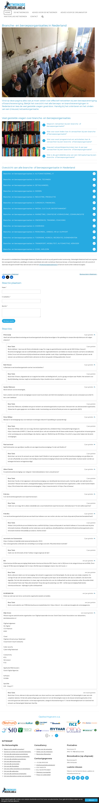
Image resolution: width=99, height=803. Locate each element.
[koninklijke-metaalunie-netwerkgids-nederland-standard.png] (58, 723)
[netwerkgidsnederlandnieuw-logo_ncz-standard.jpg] (74, 723)
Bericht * (5, 306)
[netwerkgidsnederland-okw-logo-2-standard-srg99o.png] (41, 730)
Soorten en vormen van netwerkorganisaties (17, 751)
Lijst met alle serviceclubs (11, 764)
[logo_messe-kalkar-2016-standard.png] (25, 723)
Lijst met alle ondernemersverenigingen (16, 754)
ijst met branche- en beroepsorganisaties (17, 756)
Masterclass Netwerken (43, 754)
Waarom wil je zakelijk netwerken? (14, 749)
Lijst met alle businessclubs (12, 761)
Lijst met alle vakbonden (11, 771)
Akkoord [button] (91, 800)
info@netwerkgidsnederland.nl (48, 264)
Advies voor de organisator (44, 751)
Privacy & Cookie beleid (43, 774)
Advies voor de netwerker (44, 749)
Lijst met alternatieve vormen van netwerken (17, 776)
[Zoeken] (42, 17)
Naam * (4, 287)
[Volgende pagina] (56, 735)
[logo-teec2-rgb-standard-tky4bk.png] (25, 730)
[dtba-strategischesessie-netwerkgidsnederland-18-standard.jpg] (74, 730)
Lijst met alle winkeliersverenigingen (15, 759)
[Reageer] (94, 335)
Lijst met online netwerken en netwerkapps (17, 768)
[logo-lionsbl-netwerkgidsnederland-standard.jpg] (41, 723)
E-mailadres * (6, 297)
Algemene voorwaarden (43, 772)
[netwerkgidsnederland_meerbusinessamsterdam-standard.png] (90, 723)
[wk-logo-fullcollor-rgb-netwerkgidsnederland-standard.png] (9, 723)
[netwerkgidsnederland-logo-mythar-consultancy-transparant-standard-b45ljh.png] (58, 730)
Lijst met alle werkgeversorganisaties (15, 773)
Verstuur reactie (8, 321)
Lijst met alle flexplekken (11, 766)
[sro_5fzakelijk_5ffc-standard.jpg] (9, 730)
